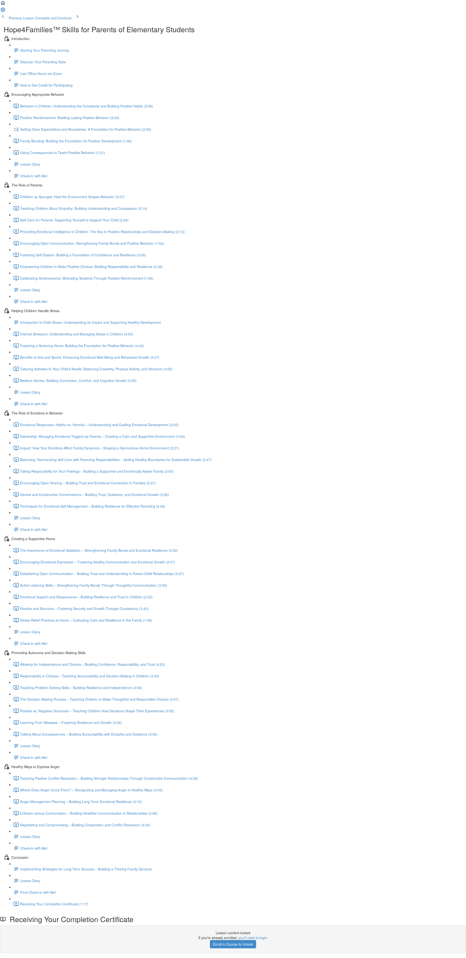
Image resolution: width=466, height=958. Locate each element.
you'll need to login (252, 937)
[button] (3, 4)
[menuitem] (3, 11)
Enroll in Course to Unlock (233, 944)
